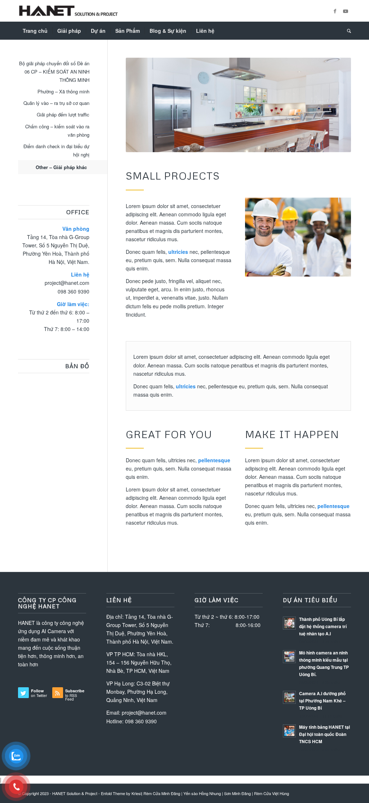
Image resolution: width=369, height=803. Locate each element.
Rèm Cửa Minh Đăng (161, 793)
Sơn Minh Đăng (237, 793)
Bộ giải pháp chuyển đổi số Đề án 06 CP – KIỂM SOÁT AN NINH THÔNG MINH (54, 71)
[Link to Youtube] (345, 10)
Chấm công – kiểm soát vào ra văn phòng (57, 130)
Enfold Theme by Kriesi (121, 793)
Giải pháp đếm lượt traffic (63, 114)
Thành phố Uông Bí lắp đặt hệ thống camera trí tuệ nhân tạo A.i (323, 626)
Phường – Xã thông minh (63, 91)
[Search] (346, 31)
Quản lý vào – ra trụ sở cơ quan (56, 103)
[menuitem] (35, 31)
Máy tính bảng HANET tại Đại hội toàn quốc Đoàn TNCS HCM (324, 734)
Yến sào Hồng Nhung (202, 793)
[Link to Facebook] (334, 10)
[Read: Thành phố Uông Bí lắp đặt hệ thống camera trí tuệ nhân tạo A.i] (289, 623)
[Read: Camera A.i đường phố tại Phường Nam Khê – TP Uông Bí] (289, 697)
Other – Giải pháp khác (61, 167)
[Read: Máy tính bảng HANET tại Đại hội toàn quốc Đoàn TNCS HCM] (289, 730)
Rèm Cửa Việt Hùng (271, 793)
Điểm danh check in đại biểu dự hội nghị (56, 150)
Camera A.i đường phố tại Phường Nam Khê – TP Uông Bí (322, 701)
